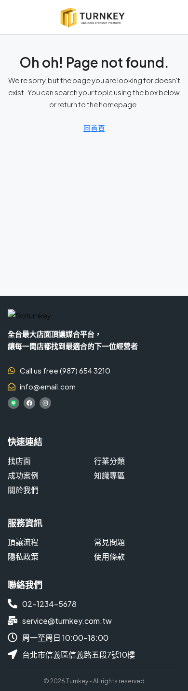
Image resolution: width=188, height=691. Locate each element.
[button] (12, 17)
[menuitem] (174, 17)
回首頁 (94, 127)
